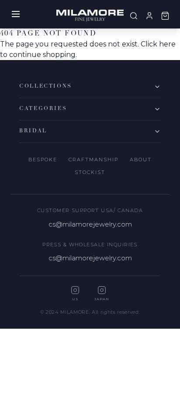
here (167, 44)
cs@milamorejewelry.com (90, 224)
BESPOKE (42, 159)
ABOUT (141, 159)
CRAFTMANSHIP (93, 159)
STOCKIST (90, 172)
